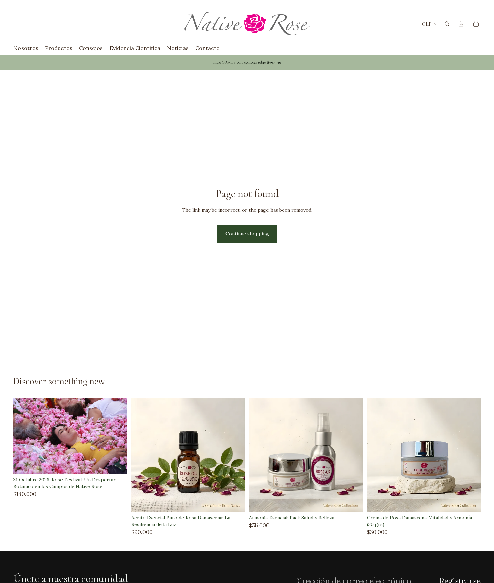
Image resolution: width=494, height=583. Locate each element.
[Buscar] (447, 23)
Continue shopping (247, 234)
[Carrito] (475, 23)
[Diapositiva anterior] (23, 436)
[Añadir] (117, 464)
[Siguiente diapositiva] (117, 436)
